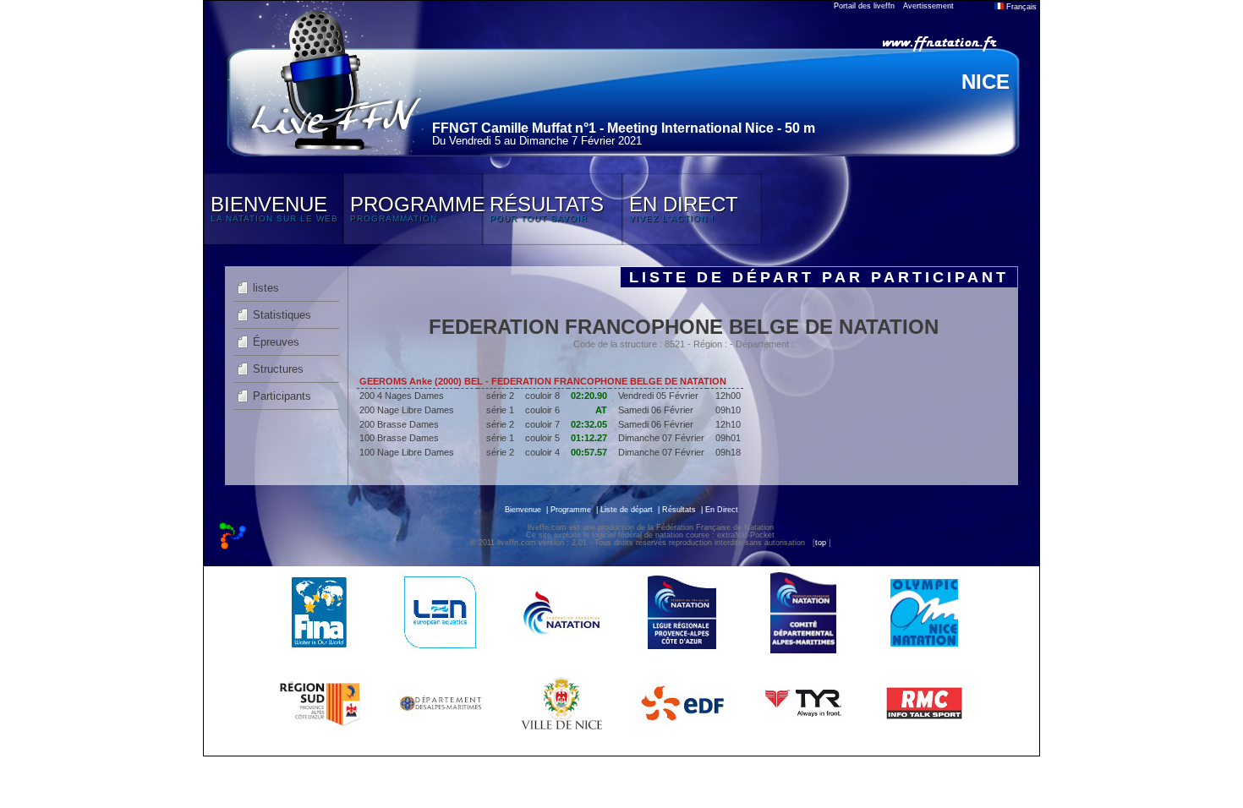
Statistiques (282, 314)
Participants (282, 396)
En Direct (721, 509)
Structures (278, 369)
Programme (570, 509)
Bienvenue (523, 509)
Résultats (679, 509)
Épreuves (276, 342)
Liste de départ (626, 509)
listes (266, 287)
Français (1020, 7)
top (820, 542)
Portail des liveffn (864, 6)
